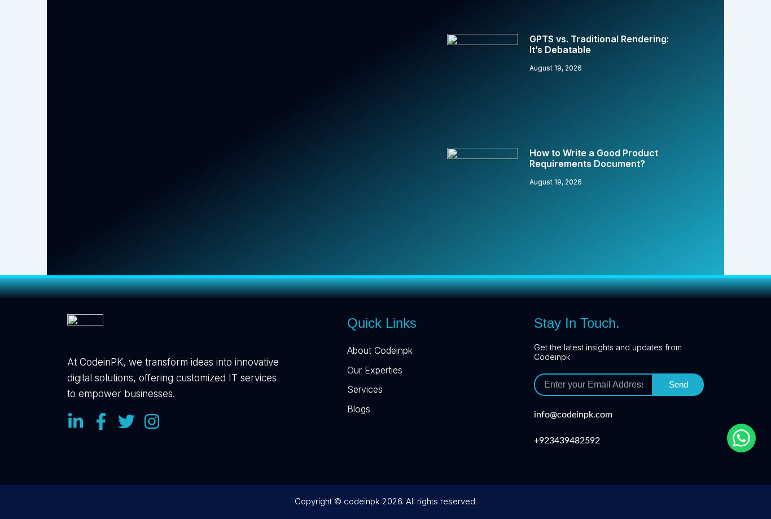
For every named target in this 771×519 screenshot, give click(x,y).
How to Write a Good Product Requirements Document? (593, 158)
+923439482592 (567, 440)
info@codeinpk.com (573, 414)
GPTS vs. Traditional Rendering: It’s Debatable (599, 44)
